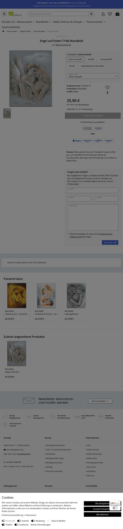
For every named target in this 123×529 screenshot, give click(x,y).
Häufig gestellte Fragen (54, 458)
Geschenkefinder (11, 27)
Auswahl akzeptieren (102, 509)
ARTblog (48, 467)
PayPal (9, 524)
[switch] (115, 507)
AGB (88, 445)
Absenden (108, 242)
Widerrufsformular (94, 454)
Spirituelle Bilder (39, 31)
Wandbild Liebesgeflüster (71, 312)
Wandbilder (42, 21)
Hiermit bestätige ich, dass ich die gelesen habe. (91, 235)
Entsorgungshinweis (94, 462)
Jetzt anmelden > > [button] (100, 401)
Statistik (25, 521)
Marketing (40, 521)
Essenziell (10, 521)
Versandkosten (83, 104)
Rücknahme (50, 454)
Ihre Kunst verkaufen (54, 471)
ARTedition (91, 471)
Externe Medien (58, 521)
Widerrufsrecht (92, 449)
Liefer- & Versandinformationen (58, 449)
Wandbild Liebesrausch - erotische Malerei (17, 312)
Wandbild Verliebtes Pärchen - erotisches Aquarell (46, 312)
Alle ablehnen (102, 514)
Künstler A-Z (8, 21)
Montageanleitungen (54, 462)
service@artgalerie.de (14, 449)
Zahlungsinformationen (55, 445)
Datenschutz (91, 458)
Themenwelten (94, 21)
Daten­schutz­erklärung (13, 515)
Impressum (91, 467)
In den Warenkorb (93, 115)
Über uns (90, 475)
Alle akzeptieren (102, 503)
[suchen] (91, 14)
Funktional (23, 524)
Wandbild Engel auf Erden (12, 370)
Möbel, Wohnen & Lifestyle (67, 21)
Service (48, 437)
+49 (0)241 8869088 (13, 462)
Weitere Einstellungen (41, 524)
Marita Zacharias (63, 45)
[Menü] (119, 501)
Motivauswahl (24, 21)
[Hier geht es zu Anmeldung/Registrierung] (103, 14)
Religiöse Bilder (25, 31)
